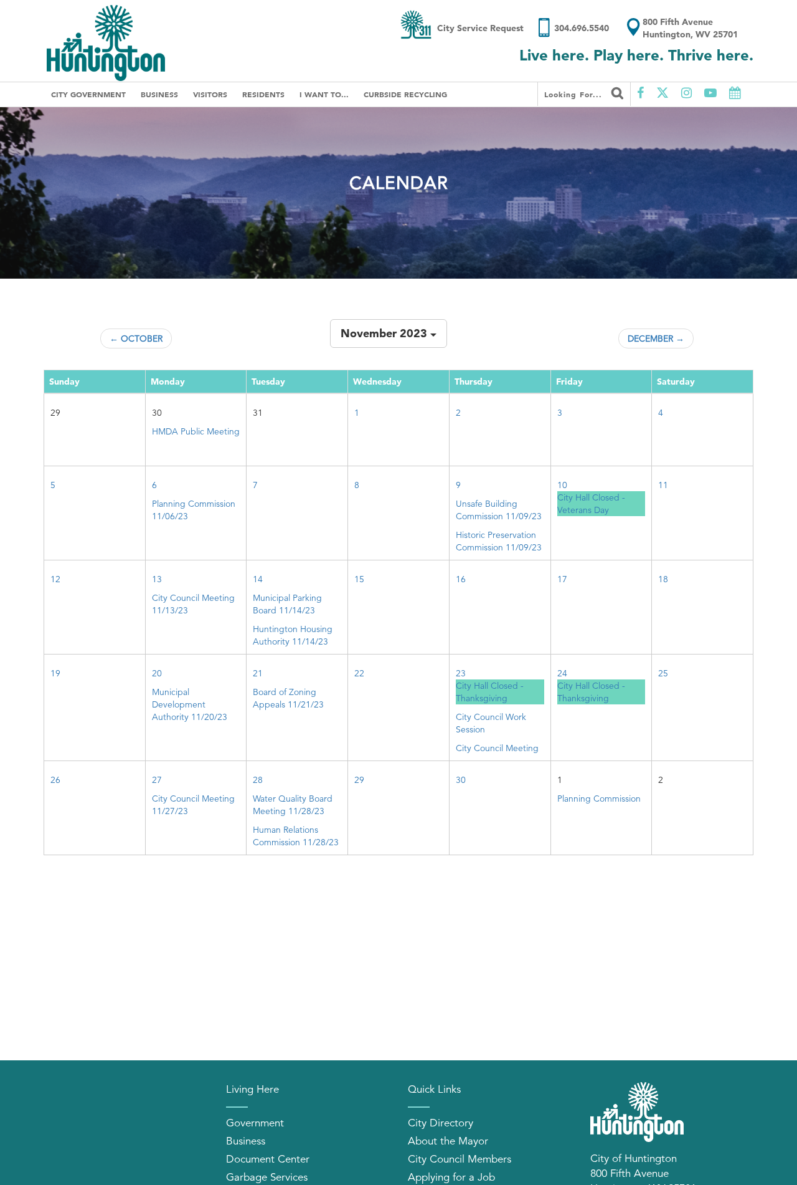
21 (258, 673)
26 (55, 779)
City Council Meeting (497, 748)
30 (461, 779)
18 (663, 579)
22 (359, 673)
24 (562, 673)
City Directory (440, 1123)
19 (55, 673)
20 (157, 673)
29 (359, 779)
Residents (263, 94)
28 (258, 779)
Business (159, 94)
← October (136, 338)
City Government (88, 94)
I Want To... (324, 94)
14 (258, 579)
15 (359, 579)
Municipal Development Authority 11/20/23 (189, 704)
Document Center (267, 1159)
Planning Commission (599, 798)
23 (461, 673)
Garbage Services (267, 1177)
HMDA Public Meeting (196, 431)
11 (663, 485)
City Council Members (459, 1159)
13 (157, 579)
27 (157, 779)
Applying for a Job (451, 1177)
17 (562, 579)
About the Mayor (448, 1141)
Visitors (210, 94)
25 (663, 673)
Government (255, 1123)
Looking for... (574, 94)
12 (55, 579)
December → (656, 338)
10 (562, 485)
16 (461, 579)
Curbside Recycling (405, 94)
